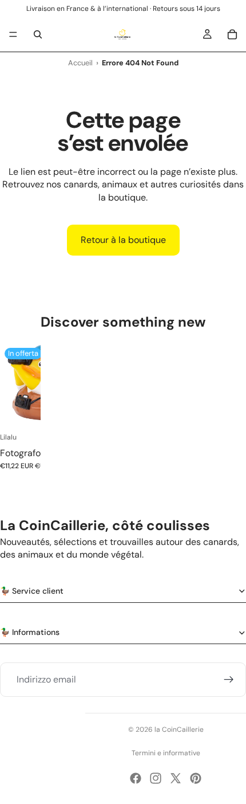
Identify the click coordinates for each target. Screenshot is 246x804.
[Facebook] (135, 778)
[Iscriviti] (229, 680)
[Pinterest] (196, 778)
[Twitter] (175, 778)
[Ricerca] (37, 34)
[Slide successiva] (28, 413)
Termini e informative (166, 753)
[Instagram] (155, 778)
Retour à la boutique (123, 240)
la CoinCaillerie (179, 729)
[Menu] (13, 34)
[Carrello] (232, 34)
